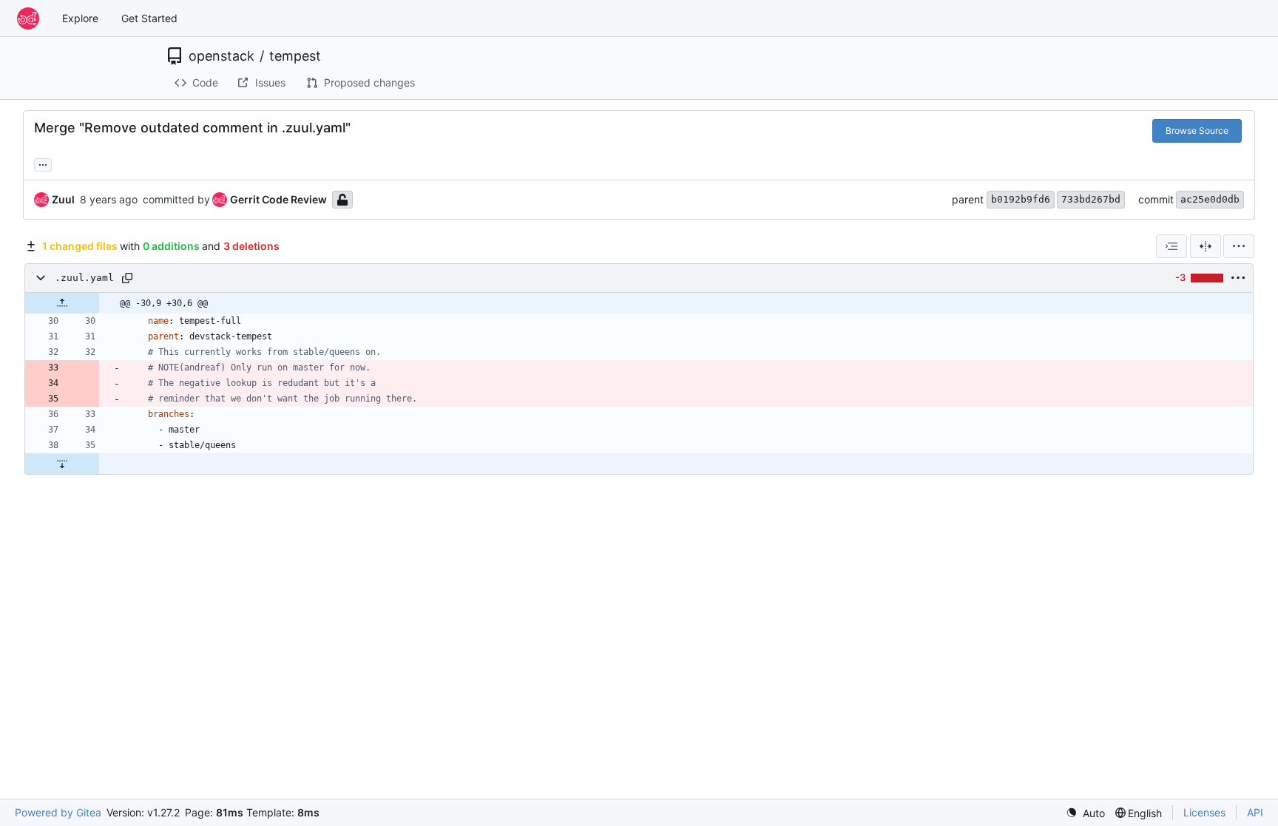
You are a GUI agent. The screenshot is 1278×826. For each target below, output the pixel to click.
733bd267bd (1090, 199)
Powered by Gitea (58, 812)
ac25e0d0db (1210, 199)
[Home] (28, 18)
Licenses (1204, 812)
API (1255, 812)
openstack (221, 56)
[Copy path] (127, 278)
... (42, 163)
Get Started (149, 18)
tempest (295, 56)
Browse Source (1197, 130)
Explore (80, 18)
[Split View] (1205, 246)
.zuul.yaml (84, 277)
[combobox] (1171, 246)
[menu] (1238, 246)
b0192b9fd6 (1020, 199)
